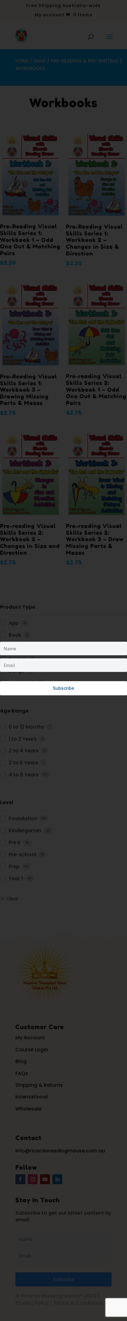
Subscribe (63, 688)
